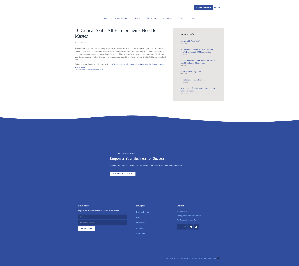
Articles (181, 18)
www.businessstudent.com (93, 70)
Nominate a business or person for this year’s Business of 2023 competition (196, 50)
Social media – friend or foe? (192, 80)
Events (137, 18)
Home (105, 18)
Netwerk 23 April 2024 (190, 41)
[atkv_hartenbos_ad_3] (149, 137)
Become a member (203, 7)
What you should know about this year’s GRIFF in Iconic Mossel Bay (197, 61)
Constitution (140, 234)
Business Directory (121, 18)
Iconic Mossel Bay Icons (190, 71)
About (193, 18)
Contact (217, 7)
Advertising (167, 18)
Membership (151, 18)
